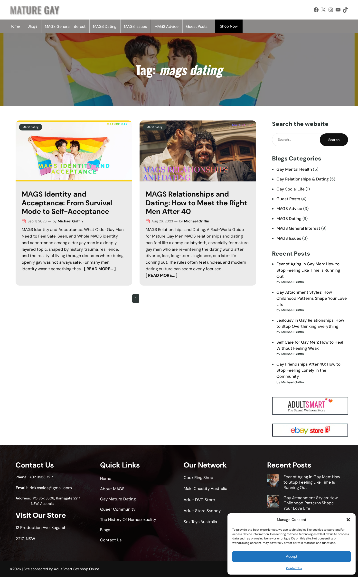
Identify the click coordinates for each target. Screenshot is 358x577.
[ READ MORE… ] (100, 268)
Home (14, 26)
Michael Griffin (70, 221)
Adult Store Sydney (202, 510)
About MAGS (112, 488)
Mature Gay (34, 9)
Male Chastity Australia (205, 488)
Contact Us (294, 568)
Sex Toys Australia (200, 521)
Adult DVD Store (199, 499)
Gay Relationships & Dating (302, 179)
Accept (291, 556)
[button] (348, 519)
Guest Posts (288, 198)
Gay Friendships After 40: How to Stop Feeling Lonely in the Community (308, 370)
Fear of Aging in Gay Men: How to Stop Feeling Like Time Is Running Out (308, 270)
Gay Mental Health (294, 169)
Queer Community (117, 509)
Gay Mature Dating (118, 499)
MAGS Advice (289, 208)
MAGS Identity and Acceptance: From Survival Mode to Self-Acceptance (67, 203)
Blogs (32, 26)
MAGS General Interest (298, 228)
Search (333, 140)
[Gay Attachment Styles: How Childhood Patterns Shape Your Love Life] (273, 502)
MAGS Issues (288, 238)
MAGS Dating (30, 127)
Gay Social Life (290, 189)
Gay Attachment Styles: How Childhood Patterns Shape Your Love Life (311, 298)
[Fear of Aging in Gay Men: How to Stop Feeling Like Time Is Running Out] (273, 481)
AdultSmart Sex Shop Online (76, 569)
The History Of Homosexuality (128, 519)
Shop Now (229, 26)
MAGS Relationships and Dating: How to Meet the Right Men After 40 (196, 203)
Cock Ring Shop (198, 477)
